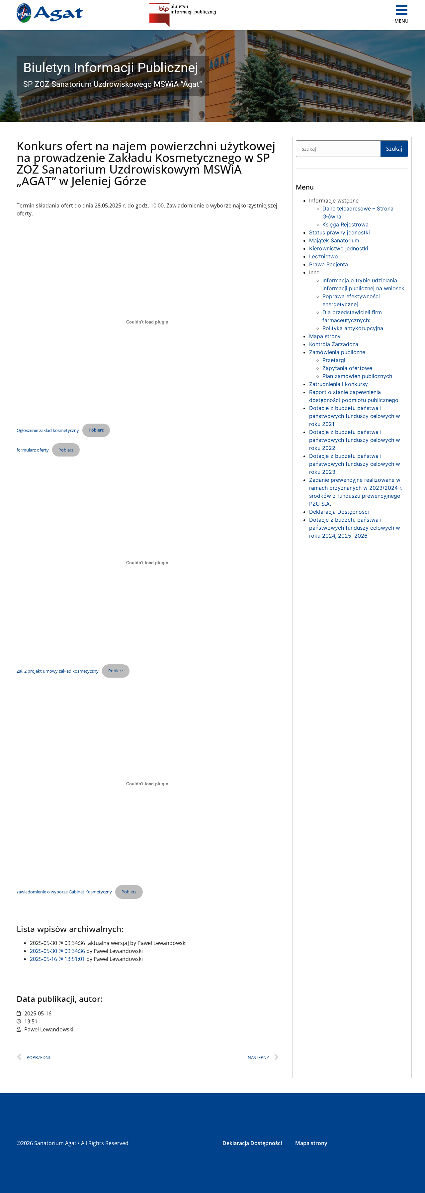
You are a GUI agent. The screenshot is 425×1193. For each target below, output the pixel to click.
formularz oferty (33, 450)
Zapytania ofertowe (347, 368)
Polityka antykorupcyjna (352, 328)
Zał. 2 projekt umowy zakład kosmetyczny (58, 671)
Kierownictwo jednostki (338, 248)
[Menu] (401, 10)
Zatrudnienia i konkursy (338, 384)
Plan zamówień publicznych (357, 376)
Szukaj (394, 148)
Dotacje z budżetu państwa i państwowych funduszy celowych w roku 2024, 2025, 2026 (354, 527)
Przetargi (333, 360)
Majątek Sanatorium (334, 240)
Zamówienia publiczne (337, 352)
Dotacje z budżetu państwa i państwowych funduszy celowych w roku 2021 (354, 416)
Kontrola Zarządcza (333, 344)
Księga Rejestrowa (345, 224)
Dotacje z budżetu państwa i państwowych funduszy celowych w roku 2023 (354, 464)
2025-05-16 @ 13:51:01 (57, 959)
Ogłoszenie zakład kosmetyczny (48, 430)
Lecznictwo (323, 256)
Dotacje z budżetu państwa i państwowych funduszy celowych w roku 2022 (354, 440)
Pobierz (96, 430)
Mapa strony (325, 336)
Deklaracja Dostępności (339, 511)
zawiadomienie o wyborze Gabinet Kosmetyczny (64, 892)
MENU (401, 21)
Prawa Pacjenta (328, 264)
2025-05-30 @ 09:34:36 (57, 951)
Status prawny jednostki (339, 232)
